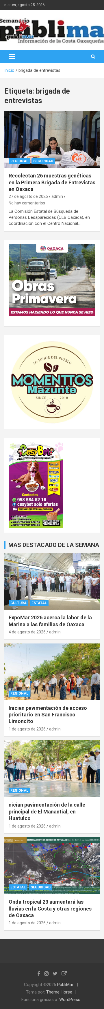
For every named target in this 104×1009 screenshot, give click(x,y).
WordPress (69, 999)
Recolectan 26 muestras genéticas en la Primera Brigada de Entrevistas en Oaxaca (52, 182)
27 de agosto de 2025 (28, 196)
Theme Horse (59, 992)
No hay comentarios (27, 203)
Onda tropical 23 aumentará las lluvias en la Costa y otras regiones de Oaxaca (50, 908)
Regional (19, 161)
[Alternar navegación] (11, 56)
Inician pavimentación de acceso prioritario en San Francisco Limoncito (48, 714)
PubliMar (65, 984)
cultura (18, 603)
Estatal (39, 603)
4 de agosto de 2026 (27, 632)
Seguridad (43, 161)
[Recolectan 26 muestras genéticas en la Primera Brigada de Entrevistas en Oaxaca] (52, 139)
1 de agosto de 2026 (27, 729)
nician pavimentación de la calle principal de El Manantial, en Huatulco (47, 811)
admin (57, 196)
